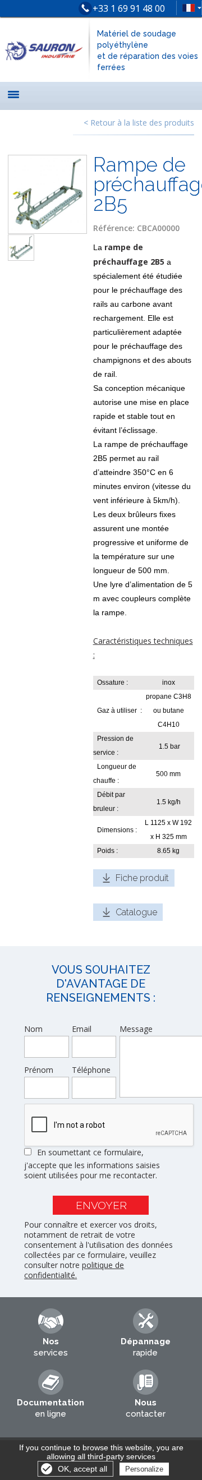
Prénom (38, 1069)
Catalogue (136, 912)
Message (136, 1028)
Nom (33, 1028)
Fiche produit (142, 878)
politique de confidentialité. (74, 1270)
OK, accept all (82, 1468)
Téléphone (91, 1069)
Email (81, 1028)
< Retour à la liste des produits (139, 122)
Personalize (144, 1469)
